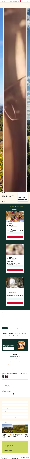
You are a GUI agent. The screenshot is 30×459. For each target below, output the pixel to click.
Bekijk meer (3, 201)
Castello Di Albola (15, 435)
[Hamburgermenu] (28, 1)
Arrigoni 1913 (3, 435)
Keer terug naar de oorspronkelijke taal (15, 356)
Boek (15, 270)
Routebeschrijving (4, 328)
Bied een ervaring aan (15, 304)
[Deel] (26, 5)
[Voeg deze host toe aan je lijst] (27, 5)
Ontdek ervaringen (22, 199)
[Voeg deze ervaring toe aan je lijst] (22, 211)
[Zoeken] (20, 1)
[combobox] (14, 1)
